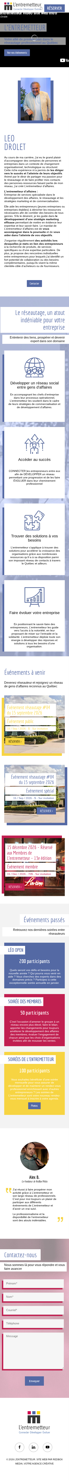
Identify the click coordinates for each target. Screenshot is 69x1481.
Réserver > (34, 748)
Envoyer (34, 1381)
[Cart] (40, 8)
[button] (17, 52)
